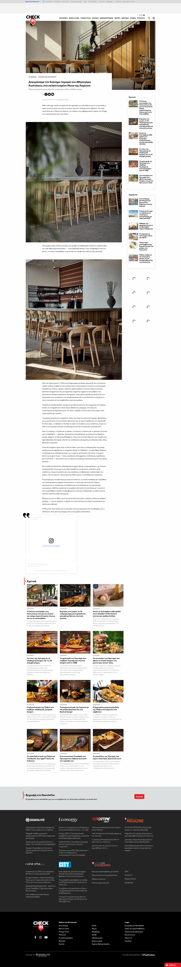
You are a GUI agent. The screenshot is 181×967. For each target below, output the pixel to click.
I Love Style (93, 1)
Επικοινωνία (130, 935)
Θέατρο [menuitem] (117, 18)
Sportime (65, 1)
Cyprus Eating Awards (100, 944)
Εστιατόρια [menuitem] (63, 18)
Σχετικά (31, 581)
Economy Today (76, 1)
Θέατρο (62, 941)
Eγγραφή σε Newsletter (134, 925)
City (85, 1)
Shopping (95, 932)
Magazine (110, 1)
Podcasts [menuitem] (141, 18)
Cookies (128, 941)
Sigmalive (49, 1)
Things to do (64, 932)
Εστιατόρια (32, 77)
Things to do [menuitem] (85, 18)
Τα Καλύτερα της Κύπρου (47, 77)
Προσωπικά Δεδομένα (134, 932)
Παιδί (94, 925)
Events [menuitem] (133, 18)
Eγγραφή (139, 796)
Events (61, 944)
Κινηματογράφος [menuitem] (106, 18)
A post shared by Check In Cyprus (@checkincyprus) (51, 570)
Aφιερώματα (97, 938)
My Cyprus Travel (129, 1)
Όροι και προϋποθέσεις (134, 928)
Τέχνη (94, 928)
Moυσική (62, 935)
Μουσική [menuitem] (95, 18)
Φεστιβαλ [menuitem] (125, 18)
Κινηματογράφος (66, 938)
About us (128, 938)
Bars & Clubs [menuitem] (74, 18)
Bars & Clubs (64, 928)
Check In (102, 1)
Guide (94, 935)
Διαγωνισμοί (97, 941)
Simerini (57, 1)
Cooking (118, 1)
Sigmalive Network (32, 1)
